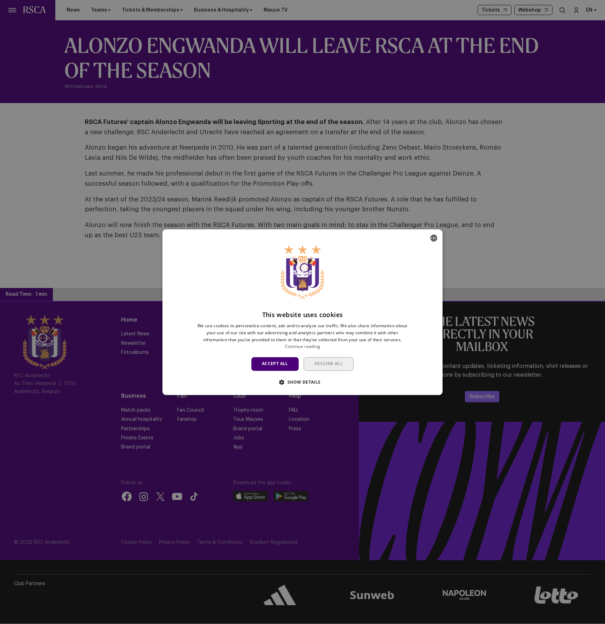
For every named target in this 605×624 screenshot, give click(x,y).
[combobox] (433, 237)
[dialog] (302, 312)
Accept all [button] (275, 364)
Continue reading (302, 347)
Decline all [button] (328, 364)
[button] (302, 382)
